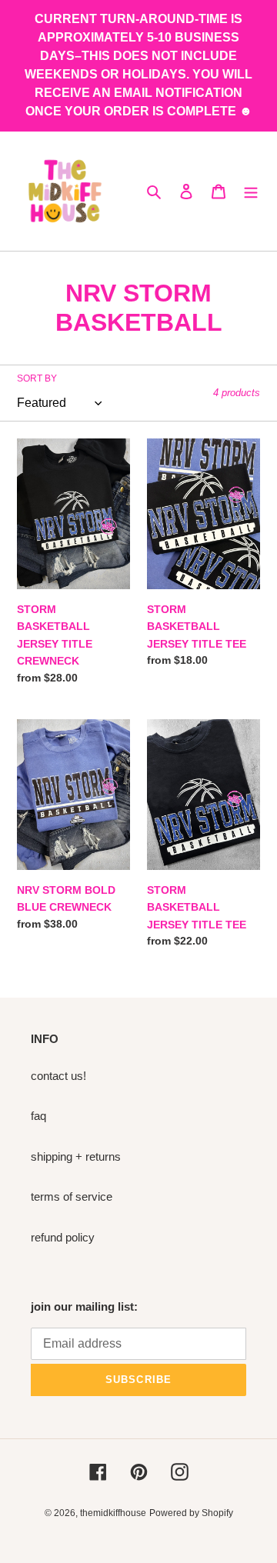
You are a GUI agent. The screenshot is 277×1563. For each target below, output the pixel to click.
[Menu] (251, 191)
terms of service (71, 1196)
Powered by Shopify (191, 1513)
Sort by (37, 378)
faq (38, 1115)
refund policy (63, 1237)
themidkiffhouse (113, 1513)
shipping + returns (76, 1156)
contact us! (58, 1075)
